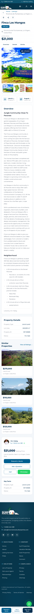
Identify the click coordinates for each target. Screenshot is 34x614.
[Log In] (26, 6)
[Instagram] (3, 535)
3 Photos (27, 51)
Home (8, 11)
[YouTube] (12, 535)
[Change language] (20, 6)
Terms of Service (19, 592)
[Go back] (3, 12)
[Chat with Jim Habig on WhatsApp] (24, 443)
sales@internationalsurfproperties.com (16, 530)
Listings (14, 11)
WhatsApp (24, 472)
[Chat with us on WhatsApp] (29, 603)
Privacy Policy (6, 592)
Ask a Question (17, 466)
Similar (22, 44)
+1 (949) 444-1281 (8, 1)
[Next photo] (28, 65)
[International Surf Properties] (6, 6)
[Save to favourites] (29, 351)
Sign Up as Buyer (28, 610)
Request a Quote (17, 461)
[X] (17, 535)
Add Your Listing (27, 1)
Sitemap (29, 592)
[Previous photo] (5, 65)
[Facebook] (8, 535)
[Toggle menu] (31, 6)
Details (14, 44)
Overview (6, 44)
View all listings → (26, 344)
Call (10, 472)
